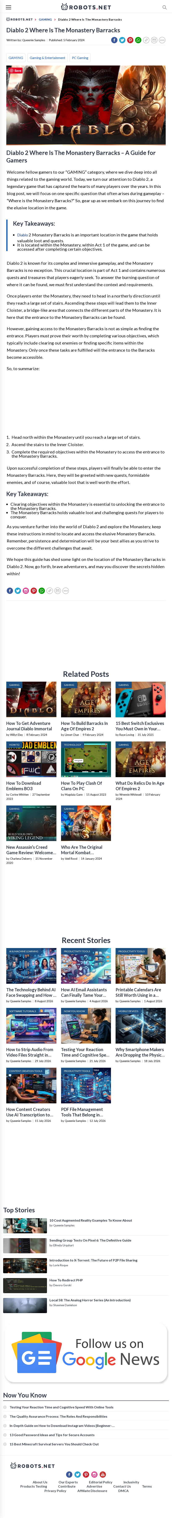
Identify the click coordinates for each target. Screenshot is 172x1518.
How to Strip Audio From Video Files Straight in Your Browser (29, 1055)
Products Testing (33, 1486)
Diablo (22, 235)
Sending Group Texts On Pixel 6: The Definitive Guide (90, 1240)
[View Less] (162, 40)
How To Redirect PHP (66, 1280)
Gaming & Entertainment (47, 58)
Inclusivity (131, 1482)
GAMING (16, 58)
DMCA (123, 1491)
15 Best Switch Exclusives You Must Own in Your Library (140, 729)
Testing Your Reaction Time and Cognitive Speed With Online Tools (86, 1055)
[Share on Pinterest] (130, 40)
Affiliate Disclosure (92, 1491)
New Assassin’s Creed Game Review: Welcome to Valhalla (29, 853)
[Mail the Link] (154, 40)
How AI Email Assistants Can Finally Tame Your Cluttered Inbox (84, 995)
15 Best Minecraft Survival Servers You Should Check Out (54, 1444)
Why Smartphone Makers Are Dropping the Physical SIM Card (140, 1055)
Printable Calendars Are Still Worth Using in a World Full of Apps (138, 995)
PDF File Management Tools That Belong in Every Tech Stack (82, 1115)
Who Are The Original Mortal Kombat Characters (81, 853)
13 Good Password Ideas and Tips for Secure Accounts (52, 1435)
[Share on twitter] (122, 40)
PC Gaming (80, 58)
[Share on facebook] (114, 40)
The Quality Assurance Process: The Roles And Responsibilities (58, 1416)
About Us (40, 1482)
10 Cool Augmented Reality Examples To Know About (91, 1220)
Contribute (67, 1486)
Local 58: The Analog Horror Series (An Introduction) (90, 1300)
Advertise (94, 1486)
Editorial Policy (100, 1482)
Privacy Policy (55, 1491)
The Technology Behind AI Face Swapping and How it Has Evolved (31, 995)
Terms (147, 1486)
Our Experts (68, 1482)
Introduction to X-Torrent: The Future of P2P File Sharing (93, 1260)
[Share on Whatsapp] (138, 40)
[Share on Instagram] (26, 591)
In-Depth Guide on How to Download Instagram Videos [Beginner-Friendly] (61, 1426)
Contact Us (122, 1486)
